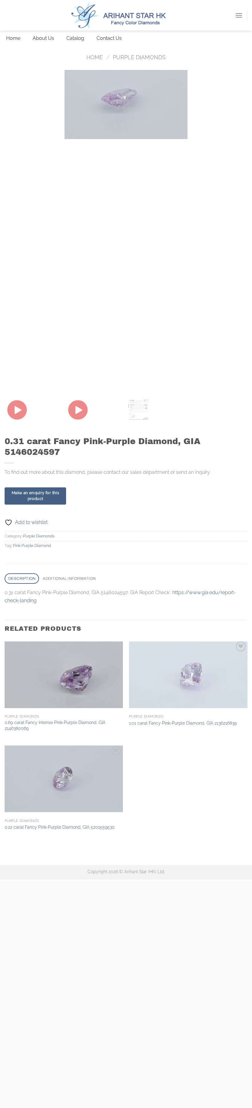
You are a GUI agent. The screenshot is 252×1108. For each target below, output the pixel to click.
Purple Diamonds (139, 57)
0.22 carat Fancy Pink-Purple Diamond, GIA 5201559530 (60, 827)
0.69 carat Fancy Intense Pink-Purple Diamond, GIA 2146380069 (55, 725)
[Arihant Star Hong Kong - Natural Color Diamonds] (126, 15)
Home (94, 57)
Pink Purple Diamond (32, 545)
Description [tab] (22, 578)
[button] (238, 15)
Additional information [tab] (69, 578)
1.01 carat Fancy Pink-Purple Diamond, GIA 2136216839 (183, 723)
